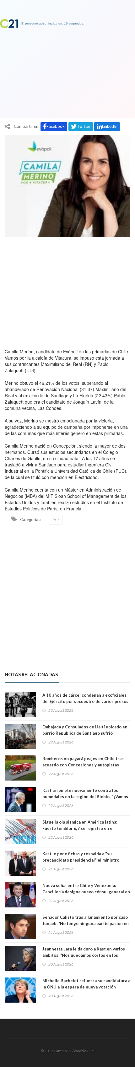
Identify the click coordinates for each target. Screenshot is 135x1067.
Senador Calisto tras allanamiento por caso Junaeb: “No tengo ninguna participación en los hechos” (85, 923)
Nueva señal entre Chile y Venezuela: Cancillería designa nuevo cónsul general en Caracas (86, 892)
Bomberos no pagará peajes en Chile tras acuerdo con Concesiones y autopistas (83, 761)
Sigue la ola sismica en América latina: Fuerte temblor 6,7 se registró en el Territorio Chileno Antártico (79, 828)
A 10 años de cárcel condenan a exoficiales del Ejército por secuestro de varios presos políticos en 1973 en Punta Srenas (85, 701)
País (55, 519)
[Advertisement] (67, 291)
